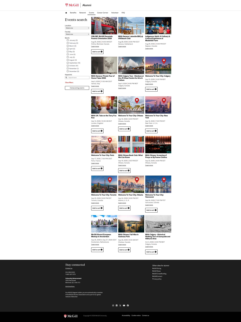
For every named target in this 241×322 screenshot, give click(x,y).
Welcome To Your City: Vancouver (154, 196)
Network (82, 13)
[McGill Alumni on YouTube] (124, 305)
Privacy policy (156, 279)
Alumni (86, 5)
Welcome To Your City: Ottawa (130, 116)
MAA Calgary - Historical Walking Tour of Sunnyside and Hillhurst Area (157, 236)
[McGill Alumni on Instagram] (113, 305)
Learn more (95, 46)
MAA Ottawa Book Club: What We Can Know (130, 156)
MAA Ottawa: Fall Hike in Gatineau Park (128, 235)
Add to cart (96, 52)
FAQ (123, 13)
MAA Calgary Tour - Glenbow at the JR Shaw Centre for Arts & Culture (131, 78)
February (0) (74, 43)
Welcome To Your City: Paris (102, 155)
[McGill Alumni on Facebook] (128, 305)
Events (91, 13)
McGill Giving (156, 268)
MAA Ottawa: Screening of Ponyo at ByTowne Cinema (156, 156)
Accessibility (126, 315)
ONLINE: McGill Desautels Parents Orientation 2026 (102, 37)
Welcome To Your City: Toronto (103, 195)
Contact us (68, 268)
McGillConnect (157, 276)
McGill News (156, 271)
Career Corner (102, 13)
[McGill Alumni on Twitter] (120, 305)
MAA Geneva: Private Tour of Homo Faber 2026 (103, 77)
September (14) (75, 63)
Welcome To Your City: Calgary (157, 76)
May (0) (72, 52)
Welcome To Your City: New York (156, 117)
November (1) (74, 68)
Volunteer (115, 13)
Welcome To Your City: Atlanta (130, 195)
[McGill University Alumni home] (72, 5)
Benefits (73, 13)
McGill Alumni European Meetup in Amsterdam (101, 235)
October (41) (74, 66)
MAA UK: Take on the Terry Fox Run (103, 117)
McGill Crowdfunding (159, 273)
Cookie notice (136, 315)
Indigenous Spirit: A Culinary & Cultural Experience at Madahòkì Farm (157, 38)
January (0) (73, 40)
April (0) (72, 49)
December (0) (74, 71)
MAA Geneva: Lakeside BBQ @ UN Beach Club (130, 37)
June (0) (72, 54)
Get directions (70, 286)
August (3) (73, 60)
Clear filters (69, 82)
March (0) (73, 46)
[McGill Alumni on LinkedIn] (116, 305)
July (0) (72, 57)
